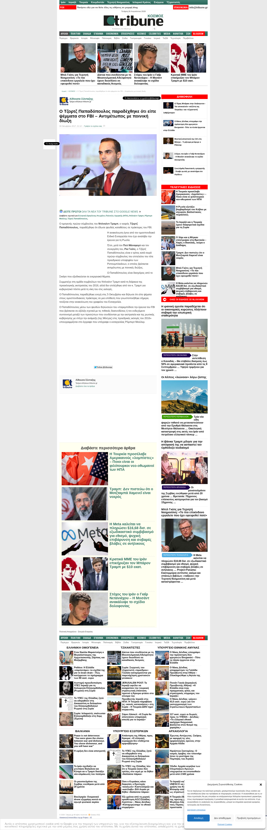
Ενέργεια (158, 2)
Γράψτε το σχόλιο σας (93, 126)
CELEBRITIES (155, 33)
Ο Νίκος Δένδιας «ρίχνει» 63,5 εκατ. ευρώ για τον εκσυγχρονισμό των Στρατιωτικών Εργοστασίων (185, 703)
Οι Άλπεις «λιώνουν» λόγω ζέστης (183, 377)
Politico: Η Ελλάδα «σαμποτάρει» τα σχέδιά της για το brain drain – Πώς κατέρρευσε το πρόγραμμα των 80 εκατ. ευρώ (89, 672)
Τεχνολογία (175, 38)
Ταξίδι (165, 38)
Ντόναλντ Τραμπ (136, 216)
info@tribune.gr (198, 7)
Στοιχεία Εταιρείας (85, 632)
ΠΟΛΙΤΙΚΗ (75, 33)
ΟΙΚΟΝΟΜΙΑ (112, 33)
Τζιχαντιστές (173, 2)
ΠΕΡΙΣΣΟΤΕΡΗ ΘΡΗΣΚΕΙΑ (174, 487)
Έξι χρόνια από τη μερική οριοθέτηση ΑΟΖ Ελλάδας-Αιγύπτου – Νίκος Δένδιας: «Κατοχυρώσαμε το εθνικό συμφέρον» (136, 802)
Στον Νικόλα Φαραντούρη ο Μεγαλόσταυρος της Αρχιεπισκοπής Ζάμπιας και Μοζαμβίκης (89, 656)
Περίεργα (63, 38)
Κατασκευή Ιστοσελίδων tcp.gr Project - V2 (76, 817)
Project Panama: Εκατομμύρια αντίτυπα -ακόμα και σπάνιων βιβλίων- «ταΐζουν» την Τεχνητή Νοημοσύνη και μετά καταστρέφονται (181, 576)
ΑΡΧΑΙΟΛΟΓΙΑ (178, 731)
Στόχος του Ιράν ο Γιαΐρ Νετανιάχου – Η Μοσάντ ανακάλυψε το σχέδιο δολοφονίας (129, 600)
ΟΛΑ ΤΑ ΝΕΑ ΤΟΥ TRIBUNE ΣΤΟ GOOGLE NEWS (101, 211)
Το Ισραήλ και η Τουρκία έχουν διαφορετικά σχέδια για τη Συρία (190, 225)
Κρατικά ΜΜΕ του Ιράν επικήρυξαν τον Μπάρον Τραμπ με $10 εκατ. (185, 78)
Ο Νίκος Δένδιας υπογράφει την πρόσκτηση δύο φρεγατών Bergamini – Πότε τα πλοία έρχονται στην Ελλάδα (185, 657)
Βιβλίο (117, 38)
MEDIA (167, 33)
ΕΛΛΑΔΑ (87, 33)
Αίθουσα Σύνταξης (81, 98)
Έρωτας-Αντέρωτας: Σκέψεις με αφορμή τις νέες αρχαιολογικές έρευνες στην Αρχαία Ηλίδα (185, 739)
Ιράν (63, 2)
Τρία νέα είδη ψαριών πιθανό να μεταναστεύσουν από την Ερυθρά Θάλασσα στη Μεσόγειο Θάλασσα (182, 422)
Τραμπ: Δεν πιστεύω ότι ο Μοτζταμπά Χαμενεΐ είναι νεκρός (190, 255)
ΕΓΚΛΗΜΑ (98, 33)
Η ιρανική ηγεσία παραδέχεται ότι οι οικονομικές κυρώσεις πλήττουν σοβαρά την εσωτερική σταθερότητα (183, 311)
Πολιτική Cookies (225, 824)
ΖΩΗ (188, 33)
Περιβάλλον (188, 38)
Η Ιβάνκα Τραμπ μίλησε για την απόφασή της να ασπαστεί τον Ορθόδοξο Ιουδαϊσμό (181, 444)
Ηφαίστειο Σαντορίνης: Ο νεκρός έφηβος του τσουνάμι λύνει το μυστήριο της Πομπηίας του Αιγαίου (185, 755)
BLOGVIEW (198, 33)
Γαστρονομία (136, 38)
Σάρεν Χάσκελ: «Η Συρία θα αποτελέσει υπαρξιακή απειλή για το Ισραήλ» (136, 717)
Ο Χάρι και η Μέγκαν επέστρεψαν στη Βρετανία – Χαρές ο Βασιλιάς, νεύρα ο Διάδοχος (191, 241)
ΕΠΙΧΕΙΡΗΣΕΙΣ (127, 33)
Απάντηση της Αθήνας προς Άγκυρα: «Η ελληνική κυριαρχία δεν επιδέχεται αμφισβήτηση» (137, 739)
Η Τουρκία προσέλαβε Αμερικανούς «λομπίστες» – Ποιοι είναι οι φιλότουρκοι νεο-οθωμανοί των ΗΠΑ (191, 195)
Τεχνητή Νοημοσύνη (118, 2)
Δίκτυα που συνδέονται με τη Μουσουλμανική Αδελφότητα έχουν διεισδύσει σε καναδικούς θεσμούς (138, 656)
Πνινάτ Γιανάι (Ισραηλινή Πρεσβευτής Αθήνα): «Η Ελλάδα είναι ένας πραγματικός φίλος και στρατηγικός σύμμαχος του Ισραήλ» (184, 689)
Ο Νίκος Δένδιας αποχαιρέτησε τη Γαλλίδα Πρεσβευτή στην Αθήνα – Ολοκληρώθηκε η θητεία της (185, 671)
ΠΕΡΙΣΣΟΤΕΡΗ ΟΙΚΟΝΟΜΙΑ (175, 355)
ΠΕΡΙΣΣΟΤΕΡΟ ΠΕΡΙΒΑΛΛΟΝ (176, 417)
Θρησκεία (74, 38)
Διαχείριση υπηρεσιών (196, 810)
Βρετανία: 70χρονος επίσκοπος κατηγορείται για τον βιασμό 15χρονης (184, 499)
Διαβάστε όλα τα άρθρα (85, 386)
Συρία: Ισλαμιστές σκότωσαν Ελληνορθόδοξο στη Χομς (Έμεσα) (89, 716)
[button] (260, 784)
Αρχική (64, 91)
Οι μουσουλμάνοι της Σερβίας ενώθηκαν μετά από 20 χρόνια (89, 784)
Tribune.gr (69, 815)
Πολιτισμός (107, 38)
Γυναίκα (147, 38)
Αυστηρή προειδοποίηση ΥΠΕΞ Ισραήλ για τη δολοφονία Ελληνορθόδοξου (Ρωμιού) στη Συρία (89, 686)
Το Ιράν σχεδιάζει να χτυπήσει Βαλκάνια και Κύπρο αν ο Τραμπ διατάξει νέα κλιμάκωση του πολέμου (89, 770)
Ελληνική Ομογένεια (87, 216)
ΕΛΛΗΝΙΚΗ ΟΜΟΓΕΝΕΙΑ (83, 647)
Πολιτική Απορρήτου (67, 632)
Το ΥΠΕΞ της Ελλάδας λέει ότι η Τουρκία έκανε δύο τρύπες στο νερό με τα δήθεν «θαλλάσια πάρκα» (137, 770)
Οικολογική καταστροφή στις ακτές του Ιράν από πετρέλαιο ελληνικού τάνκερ (182, 431)
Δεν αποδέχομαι (222, 818)
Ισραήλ (72, 2)
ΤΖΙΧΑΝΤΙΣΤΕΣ (130, 647)
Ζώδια (125, 38)
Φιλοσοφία (95, 38)
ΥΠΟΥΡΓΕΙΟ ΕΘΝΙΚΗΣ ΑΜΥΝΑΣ (178, 647)
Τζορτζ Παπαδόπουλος (77, 219)
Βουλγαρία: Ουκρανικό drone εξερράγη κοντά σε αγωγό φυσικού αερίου (87, 799)
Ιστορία (84, 38)
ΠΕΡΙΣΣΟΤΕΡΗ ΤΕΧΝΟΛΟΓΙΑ (175, 555)
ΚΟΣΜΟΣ (141, 33)
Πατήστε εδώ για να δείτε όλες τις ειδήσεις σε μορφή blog (107, 7)
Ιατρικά (157, 38)
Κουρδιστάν (97, 2)
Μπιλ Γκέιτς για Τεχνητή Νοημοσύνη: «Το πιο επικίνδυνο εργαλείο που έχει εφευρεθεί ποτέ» (189, 272)
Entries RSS (95, 815)
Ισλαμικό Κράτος (142, 2)
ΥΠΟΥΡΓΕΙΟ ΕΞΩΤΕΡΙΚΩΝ (130, 731)
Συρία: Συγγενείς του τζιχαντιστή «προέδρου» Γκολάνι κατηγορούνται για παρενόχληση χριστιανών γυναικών (136, 672)
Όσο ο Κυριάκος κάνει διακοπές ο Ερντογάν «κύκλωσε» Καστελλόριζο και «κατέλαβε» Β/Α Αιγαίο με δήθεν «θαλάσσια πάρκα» (138, 786)
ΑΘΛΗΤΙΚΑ (178, 33)
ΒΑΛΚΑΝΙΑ (82, 731)
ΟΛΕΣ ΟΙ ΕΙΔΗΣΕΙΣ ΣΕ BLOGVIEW (187, 299)
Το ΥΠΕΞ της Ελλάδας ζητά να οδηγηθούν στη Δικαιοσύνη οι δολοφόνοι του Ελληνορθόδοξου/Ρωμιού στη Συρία (89, 703)
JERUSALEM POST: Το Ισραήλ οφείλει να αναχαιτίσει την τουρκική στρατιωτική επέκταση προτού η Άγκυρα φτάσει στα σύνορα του (138, 689)
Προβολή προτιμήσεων (249, 818)
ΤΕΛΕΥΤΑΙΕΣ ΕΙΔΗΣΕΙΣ (185, 187)
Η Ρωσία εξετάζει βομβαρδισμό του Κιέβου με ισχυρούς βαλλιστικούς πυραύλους (191, 210)
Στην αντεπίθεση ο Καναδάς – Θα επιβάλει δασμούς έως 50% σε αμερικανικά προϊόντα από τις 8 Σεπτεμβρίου (184, 361)
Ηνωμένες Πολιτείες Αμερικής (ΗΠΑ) (112, 216)
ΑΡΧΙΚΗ (64, 33)
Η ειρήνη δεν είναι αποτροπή (89, 751)
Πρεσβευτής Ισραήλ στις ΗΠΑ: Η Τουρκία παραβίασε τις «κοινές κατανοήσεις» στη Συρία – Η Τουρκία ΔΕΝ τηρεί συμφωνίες (138, 704)
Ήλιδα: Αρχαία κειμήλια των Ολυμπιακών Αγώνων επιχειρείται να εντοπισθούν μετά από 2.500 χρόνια (185, 770)
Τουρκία (83, 2)
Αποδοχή (198, 818)
